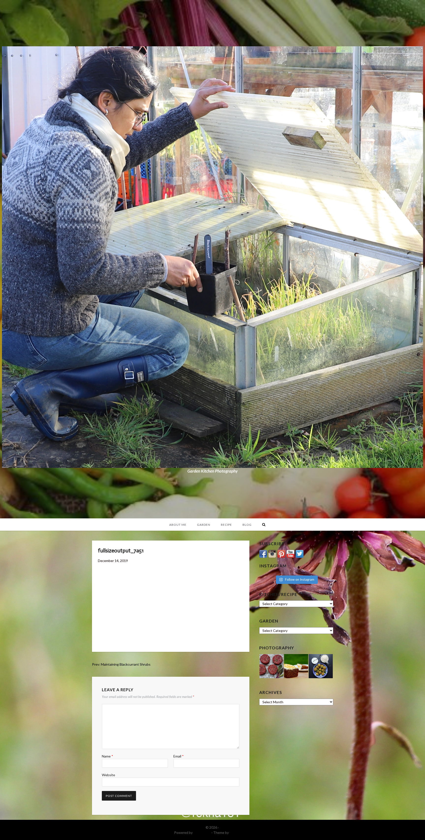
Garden (203, 525)
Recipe (226, 525)
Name (107, 756)
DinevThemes (240, 832)
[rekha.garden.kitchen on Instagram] (272, 553)
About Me (177, 525)
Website (108, 775)
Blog (247, 525)
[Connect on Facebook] (263, 553)
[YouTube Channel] (290, 553)
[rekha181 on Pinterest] (281, 553)
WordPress (202, 832)
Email (178, 756)
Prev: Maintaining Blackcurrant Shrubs (121, 664)
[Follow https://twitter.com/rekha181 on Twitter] (300, 553)
